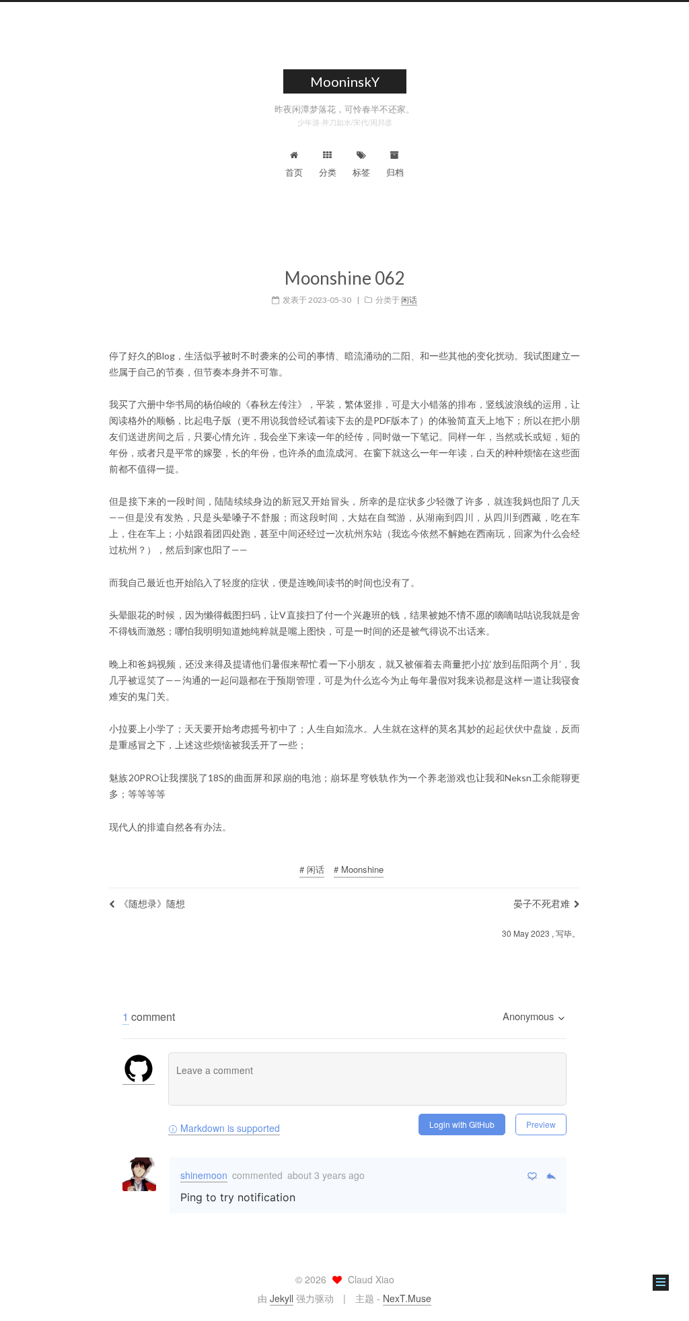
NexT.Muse (407, 1298)
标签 (361, 172)
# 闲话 (311, 869)
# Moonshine (359, 869)
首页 (294, 172)
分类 (327, 172)
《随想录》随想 (152, 903)
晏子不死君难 (541, 903)
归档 (395, 172)
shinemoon (203, 1175)
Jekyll (281, 1298)
